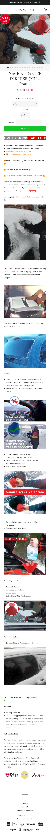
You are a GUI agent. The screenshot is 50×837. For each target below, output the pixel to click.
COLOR (25, 109)
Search (25, 803)
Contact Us (25, 807)
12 (34, 67)
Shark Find (25, 9)
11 (32, 67)
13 (37, 67)
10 (30, 67)
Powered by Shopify (25, 819)
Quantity (11, 122)
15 (42, 67)
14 (39, 67)
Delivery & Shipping (25, 810)
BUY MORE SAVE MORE (25, 98)
